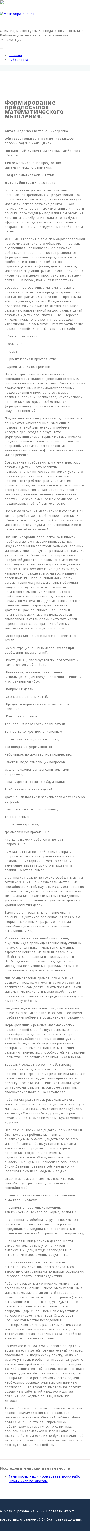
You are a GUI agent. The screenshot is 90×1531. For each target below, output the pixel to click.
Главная (15, 55)
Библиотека (18, 60)
